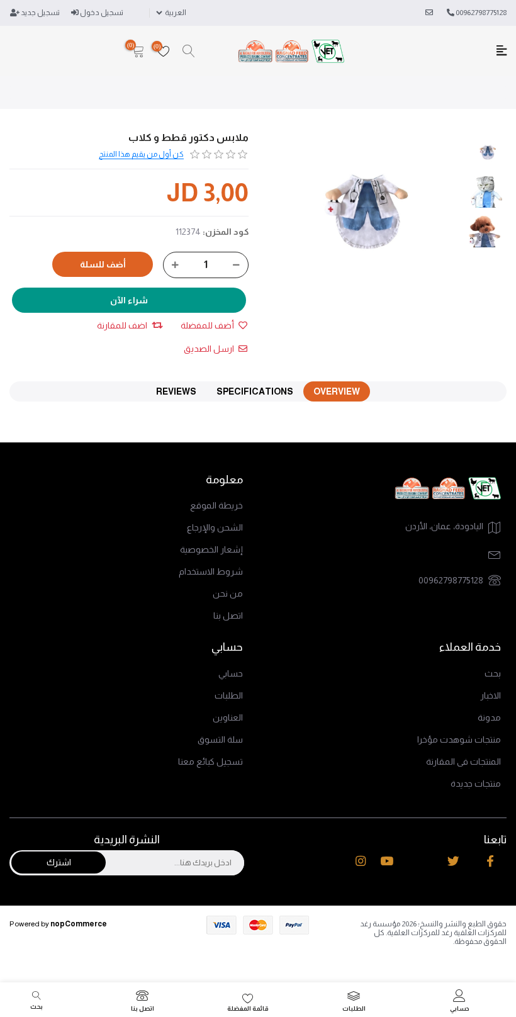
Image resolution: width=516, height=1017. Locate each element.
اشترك (59, 862)
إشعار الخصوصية (211, 549)
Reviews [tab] (176, 391)
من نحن (228, 593)
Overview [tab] (336, 391)
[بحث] (188, 52)
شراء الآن (129, 300)
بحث (493, 673)
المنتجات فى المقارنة (463, 761)
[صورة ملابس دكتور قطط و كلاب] (487, 152)
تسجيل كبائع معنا (210, 761)
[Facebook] (490, 861)
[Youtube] (386, 861)
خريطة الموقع (216, 505)
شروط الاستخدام (211, 571)
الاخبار (490, 695)
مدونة (489, 717)
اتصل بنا (228, 615)
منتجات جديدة (476, 783)
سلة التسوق (220, 739)
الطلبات (229, 695)
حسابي (230, 673)
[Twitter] (453, 861)
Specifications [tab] (254, 391)
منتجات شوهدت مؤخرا (459, 739)
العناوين (228, 717)
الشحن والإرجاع (215, 527)
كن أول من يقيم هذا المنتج (141, 154)
